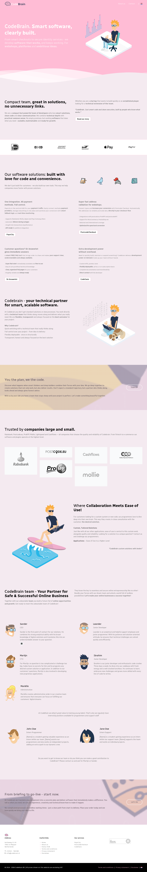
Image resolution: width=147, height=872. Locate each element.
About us (121, 4)
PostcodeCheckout (88, 232)
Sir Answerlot (11, 279)
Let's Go (134, 802)
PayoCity (10, 235)
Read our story (83, 119)
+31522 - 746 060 (13, 851)
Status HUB (46, 847)
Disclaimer (45, 853)
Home (44, 842)
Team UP (134, 387)
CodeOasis (84, 279)
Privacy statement (48, 851)
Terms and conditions (49, 849)
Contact (132, 4)
